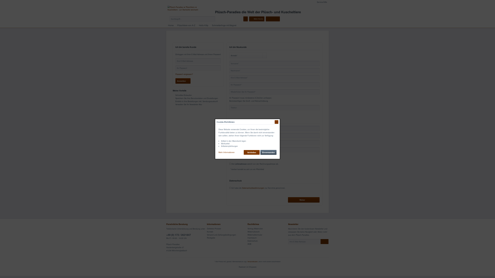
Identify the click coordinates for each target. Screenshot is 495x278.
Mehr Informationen (226, 152)
